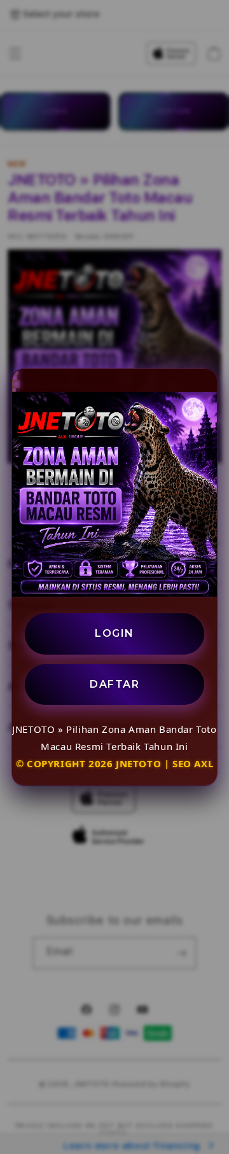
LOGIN (114, 633)
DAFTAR (114, 684)
